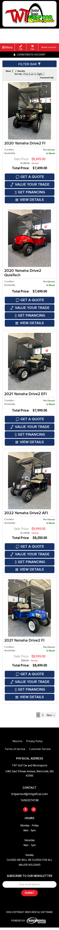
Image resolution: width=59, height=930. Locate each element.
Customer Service (40, 749)
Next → (51, 715)
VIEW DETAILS (32, 200)
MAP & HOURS (49, 47)
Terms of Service (15, 749)
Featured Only (46, 78)
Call (20, 49)
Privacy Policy (34, 741)
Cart (32, 49)
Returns (17, 741)
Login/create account (31, 54)
